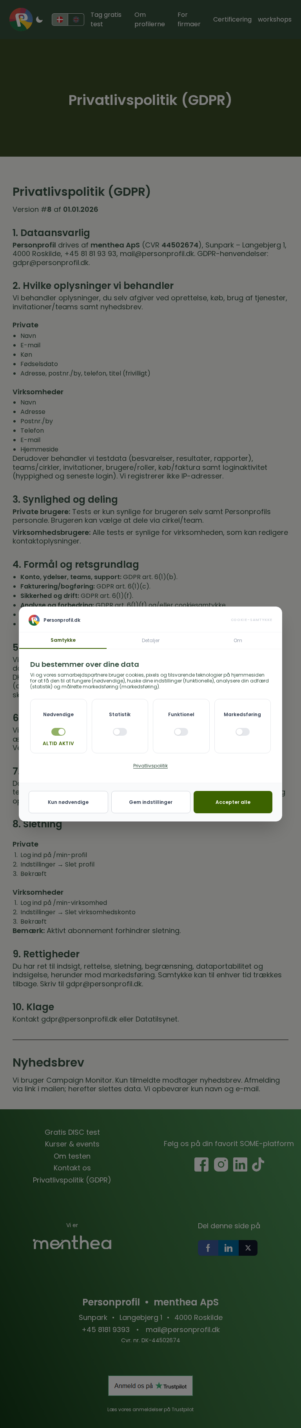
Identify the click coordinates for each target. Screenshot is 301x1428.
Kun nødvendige (68, 802)
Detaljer (151, 640)
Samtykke (63, 640)
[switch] (120, 732)
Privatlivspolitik (150, 766)
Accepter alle (233, 802)
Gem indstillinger (150, 802)
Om (238, 640)
